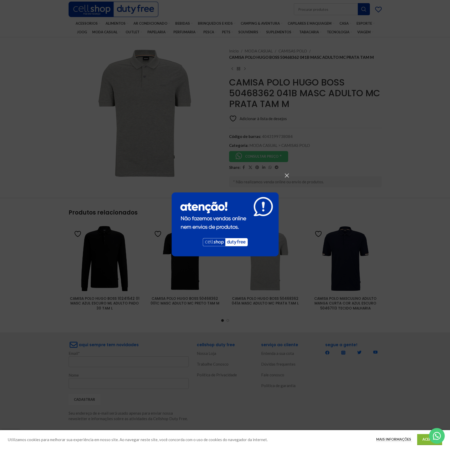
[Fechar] (286, 175)
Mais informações (394, 439)
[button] (437, 436)
